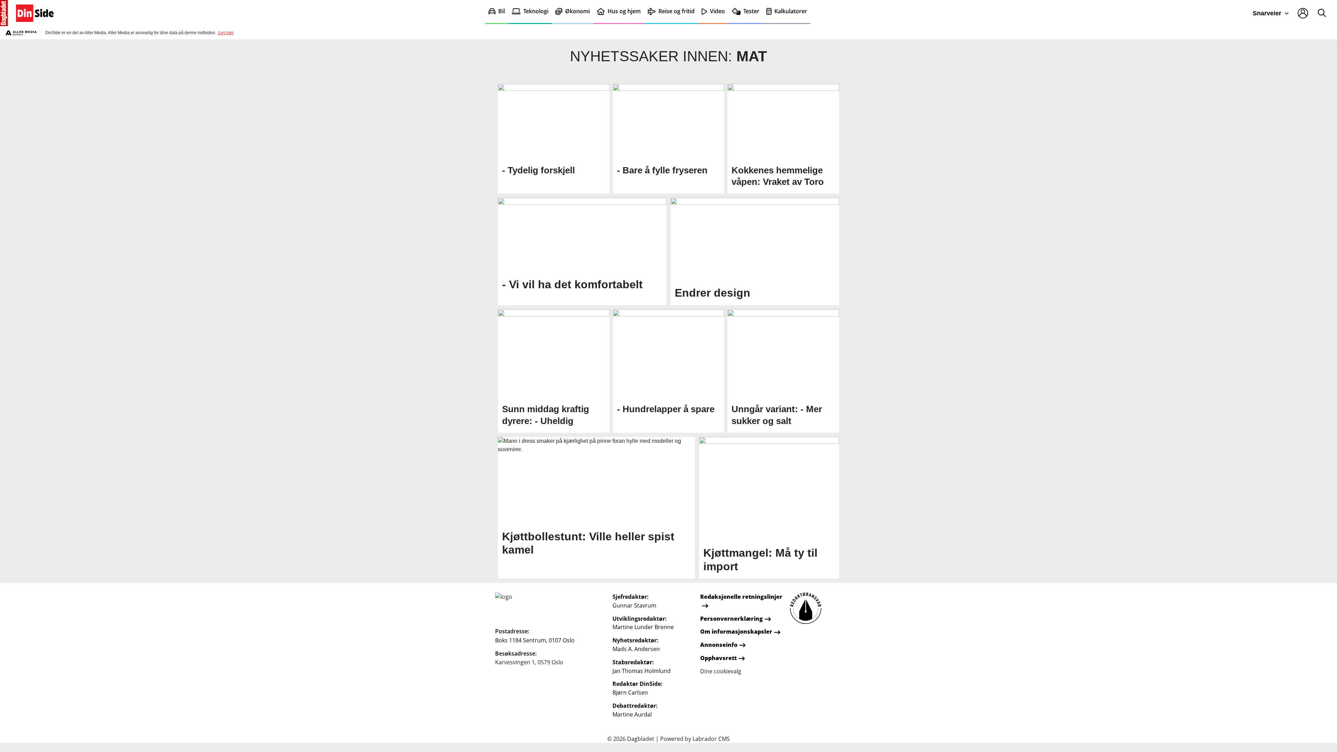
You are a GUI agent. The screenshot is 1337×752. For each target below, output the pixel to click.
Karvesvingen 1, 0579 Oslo (529, 662)
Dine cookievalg (720, 671)
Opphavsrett (718, 658)
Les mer (226, 32)
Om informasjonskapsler (736, 631)
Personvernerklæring (731, 618)
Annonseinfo (718, 645)
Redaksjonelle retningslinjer (741, 597)
